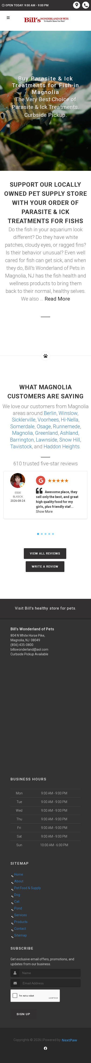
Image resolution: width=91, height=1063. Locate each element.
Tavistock (21, 446)
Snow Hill (69, 440)
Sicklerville (23, 420)
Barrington (22, 440)
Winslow (68, 413)
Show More (44, 511)
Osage (44, 426)
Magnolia (22, 433)
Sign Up (23, 1014)
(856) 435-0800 (21, 645)
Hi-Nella (69, 420)
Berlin (50, 413)
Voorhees (48, 420)
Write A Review (45, 566)
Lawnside (46, 440)
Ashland (69, 433)
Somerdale (22, 426)
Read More (57, 299)
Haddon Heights (62, 446)
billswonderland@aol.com (29, 649)
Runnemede (66, 426)
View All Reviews (45, 553)
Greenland (46, 433)
